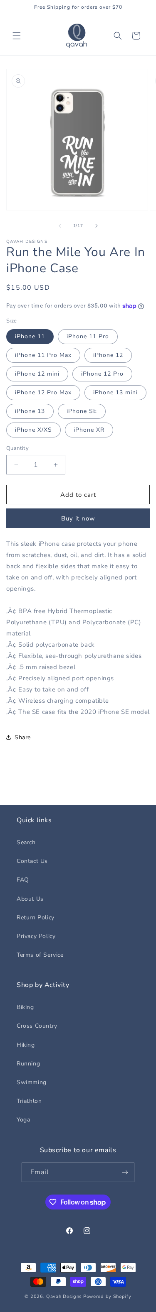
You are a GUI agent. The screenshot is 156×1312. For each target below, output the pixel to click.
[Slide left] (60, 226)
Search (26, 842)
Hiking (26, 1045)
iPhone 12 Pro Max (43, 392)
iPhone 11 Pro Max (43, 355)
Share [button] (23, 737)
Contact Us (32, 861)
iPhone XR (89, 430)
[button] (16, 36)
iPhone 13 (30, 411)
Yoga (23, 1120)
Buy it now (78, 518)
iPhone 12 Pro (102, 374)
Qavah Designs (64, 1296)
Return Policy (35, 917)
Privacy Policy (36, 936)
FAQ (23, 880)
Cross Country (37, 1026)
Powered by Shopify (107, 1296)
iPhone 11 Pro (88, 336)
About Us (30, 899)
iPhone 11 (30, 336)
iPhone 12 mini (37, 374)
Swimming (32, 1082)
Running (28, 1064)
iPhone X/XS (33, 430)
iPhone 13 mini (115, 392)
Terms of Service (40, 955)
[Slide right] (96, 226)
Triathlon (29, 1101)
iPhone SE (82, 411)
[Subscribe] (125, 1172)
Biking (25, 1007)
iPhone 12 (108, 355)
